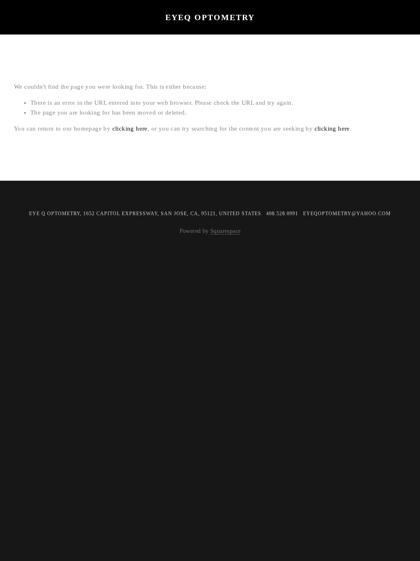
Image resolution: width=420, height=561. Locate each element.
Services (127, 29)
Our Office (74, 29)
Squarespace (225, 231)
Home (28, 29)
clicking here (130, 128)
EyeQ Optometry (210, 17)
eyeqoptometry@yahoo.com (347, 213)
